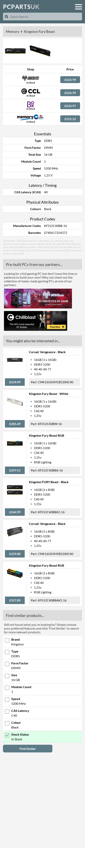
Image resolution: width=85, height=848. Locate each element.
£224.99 (70, 80)
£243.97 (70, 106)
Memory (13, 31)
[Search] (6, 16)
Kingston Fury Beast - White (48, 394)
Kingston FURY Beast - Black (49, 482)
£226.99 (70, 93)
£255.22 (70, 119)
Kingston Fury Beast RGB (46, 435)
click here (18, 253)
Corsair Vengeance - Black (47, 352)
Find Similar (28, 748)
